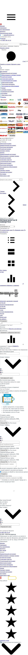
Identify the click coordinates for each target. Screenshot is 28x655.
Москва (3, 38)
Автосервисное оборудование (10, 86)
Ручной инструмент (6, 77)
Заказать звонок (4, 48)
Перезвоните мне (6, 526)
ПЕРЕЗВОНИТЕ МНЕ (6, 378)
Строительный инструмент (9, 80)
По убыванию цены (18, 230)
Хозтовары (4, 93)
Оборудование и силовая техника (11, 75)
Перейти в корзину (5, 64)
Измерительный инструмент (9, 73)
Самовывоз (3, 28)
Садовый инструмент (8, 91)
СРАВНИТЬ (15, 346)
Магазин (2, 26)
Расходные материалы (8, 84)
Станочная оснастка (7, 79)
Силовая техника (5, 151)
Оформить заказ (15, 64)
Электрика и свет (6, 95)
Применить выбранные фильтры (10, 332)
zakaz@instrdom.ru (9, 35)
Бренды (4, 97)
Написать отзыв (4, 640)
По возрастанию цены (6, 230)
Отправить (4, 474)
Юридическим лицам (6, 33)
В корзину (4, 321)
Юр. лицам (3, 550)
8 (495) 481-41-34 (6, 40)
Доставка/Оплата (5, 29)
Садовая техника (6, 89)
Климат (3, 88)
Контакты (2, 31)
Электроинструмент (7, 82)
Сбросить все (15, 329)
